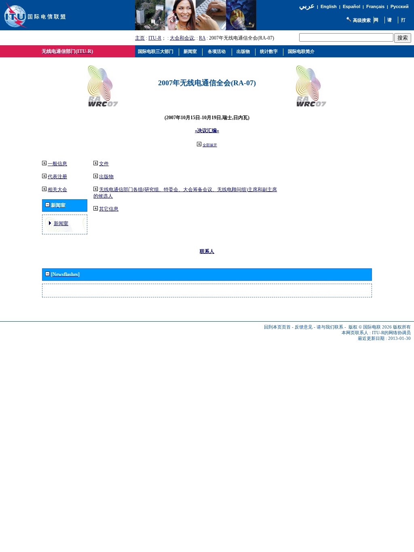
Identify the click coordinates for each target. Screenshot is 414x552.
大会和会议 (182, 38)
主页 (140, 38)
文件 (104, 163)
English (329, 6)
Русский (400, 6)
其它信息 (108, 209)
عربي (307, 6)
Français (375, 6)
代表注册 (57, 176)
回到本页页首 (277, 327)
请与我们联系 (330, 327)
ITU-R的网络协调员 (391, 333)
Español (351, 6)
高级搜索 (362, 20)
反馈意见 (304, 327)
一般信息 (57, 163)
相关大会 (57, 189)
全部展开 (210, 145)
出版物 (106, 176)
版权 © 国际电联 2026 (370, 327)
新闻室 (61, 223)
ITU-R (154, 38)
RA (202, 38)
